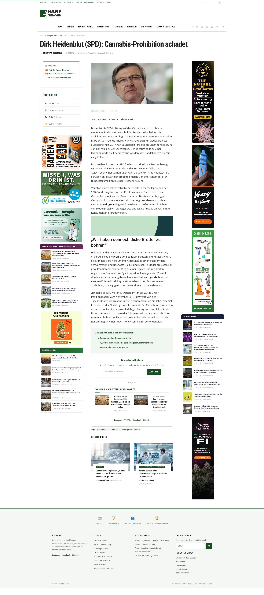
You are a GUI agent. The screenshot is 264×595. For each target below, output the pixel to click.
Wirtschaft (146, 27)
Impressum (176, 584)
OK (208, 546)
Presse (209, 584)
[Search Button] (223, 27)
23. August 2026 (117, 480)
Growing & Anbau (101, 548)
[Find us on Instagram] (197, 27)
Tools (109, 2)
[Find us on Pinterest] (207, 27)
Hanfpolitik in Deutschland (75, 36)
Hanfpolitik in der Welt (55, 36)
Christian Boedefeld (52, 53)
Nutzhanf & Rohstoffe (103, 556)
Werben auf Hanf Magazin (186, 558)
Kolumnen (43, 2)
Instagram (118, 420)
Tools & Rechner (182, 573)
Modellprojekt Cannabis (131, 430)
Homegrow (101, 430)
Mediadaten (180, 562)
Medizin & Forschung (102, 544)
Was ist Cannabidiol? (143, 552)
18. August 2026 (121, 410)
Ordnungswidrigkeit (102, 204)
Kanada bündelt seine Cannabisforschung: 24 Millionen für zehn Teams (153, 473)
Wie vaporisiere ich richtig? (145, 544)
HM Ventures (181, 565)
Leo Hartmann (148, 480)
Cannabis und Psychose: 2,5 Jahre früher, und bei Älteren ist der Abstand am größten (110, 473)
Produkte (79, 2)
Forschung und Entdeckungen (152, 467)
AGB (195, 584)
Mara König (104, 480)
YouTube (127, 420)
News (60, 27)
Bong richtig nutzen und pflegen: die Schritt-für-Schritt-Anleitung (152, 540)
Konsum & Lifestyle (166, 27)
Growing (119, 27)
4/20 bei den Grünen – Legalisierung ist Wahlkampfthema (126, 343)
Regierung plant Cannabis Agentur (115, 338)
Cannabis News (100, 540)
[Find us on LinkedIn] (212, 27)
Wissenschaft (103, 27)
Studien (100, 467)
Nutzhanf (132, 27)
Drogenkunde (68, 2)
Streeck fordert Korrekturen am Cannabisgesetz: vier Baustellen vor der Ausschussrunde (159, 401)
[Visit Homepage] (56, 13)
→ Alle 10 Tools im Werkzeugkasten (58, 78)
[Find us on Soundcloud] (216, 27)
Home (42, 36)
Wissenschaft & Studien (104, 569)
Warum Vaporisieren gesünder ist (148, 548)
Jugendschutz (155, 277)
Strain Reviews (89, 2)
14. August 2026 (160, 410)
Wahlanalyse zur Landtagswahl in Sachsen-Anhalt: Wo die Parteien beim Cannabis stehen (120, 401)
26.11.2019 (70, 53)
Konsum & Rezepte (102, 560)
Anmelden (153, 372)
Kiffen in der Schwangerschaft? (147, 556)
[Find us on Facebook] (193, 27)
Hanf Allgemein (55, 2)
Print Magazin (100, 2)
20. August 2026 (146, 484)
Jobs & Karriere (182, 569)
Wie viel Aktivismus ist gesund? (114, 347)
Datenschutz (187, 584)
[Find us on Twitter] (202, 27)
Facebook (112, 119)
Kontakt (202, 584)
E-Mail (130, 119)
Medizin (70, 27)
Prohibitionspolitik (124, 256)
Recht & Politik (85, 27)
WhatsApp (102, 119)
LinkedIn (123, 119)
